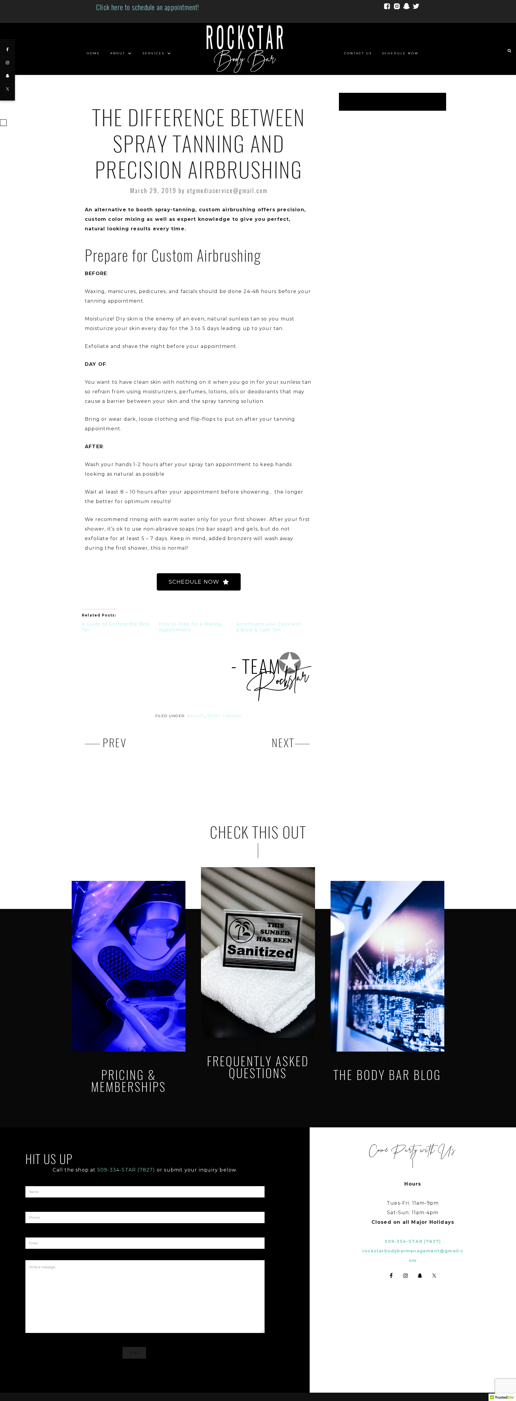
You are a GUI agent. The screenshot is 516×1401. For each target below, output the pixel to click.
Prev (115, 743)
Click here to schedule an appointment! (147, 7)
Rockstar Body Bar (258, 49)
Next (283, 743)
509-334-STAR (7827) (126, 1170)
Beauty (196, 715)
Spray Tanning (224, 715)
